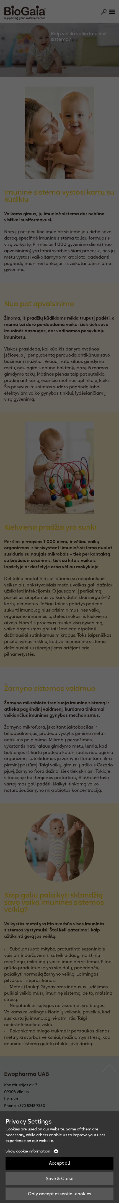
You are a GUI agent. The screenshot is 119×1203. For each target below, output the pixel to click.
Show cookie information (28, 1151)
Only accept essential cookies (59, 1193)
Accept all (59, 1163)
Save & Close (59, 1178)
